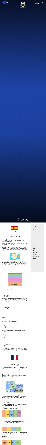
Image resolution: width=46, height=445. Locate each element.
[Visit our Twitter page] (35, 3)
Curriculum (22, 220)
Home (19, 220)
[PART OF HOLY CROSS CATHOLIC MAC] (42, 3)
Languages (26, 220)
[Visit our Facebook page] (37, 3)
